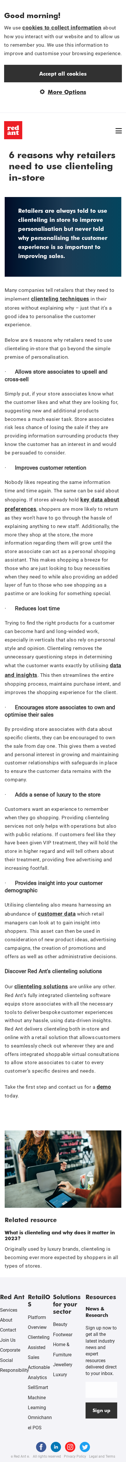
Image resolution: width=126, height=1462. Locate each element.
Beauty (60, 1324)
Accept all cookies (63, 73)
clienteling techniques (60, 298)
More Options (67, 91)
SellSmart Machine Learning (38, 1397)
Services (8, 1310)
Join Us (8, 1340)
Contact (8, 1330)
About (6, 1320)
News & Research (97, 1311)
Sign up (101, 1410)
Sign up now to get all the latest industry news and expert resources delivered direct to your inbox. (101, 1350)
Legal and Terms (102, 1456)
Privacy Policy (75, 1456)
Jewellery (62, 1364)
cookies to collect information (61, 27)
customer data (57, 913)
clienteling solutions (41, 986)
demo (104, 1086)
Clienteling (39, 1337)
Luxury (60, 1374)
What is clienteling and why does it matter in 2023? (60, 1235)
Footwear (62, 1334)
